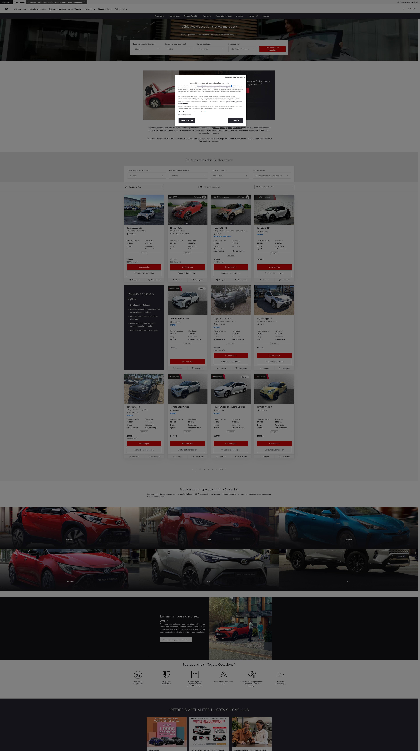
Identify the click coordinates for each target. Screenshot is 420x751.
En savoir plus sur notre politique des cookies (191, 111)
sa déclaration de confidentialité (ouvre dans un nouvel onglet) (214, 86)
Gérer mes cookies (187, 120)
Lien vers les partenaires (184, 114)
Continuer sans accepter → (235, 77)
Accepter (235, 120)
